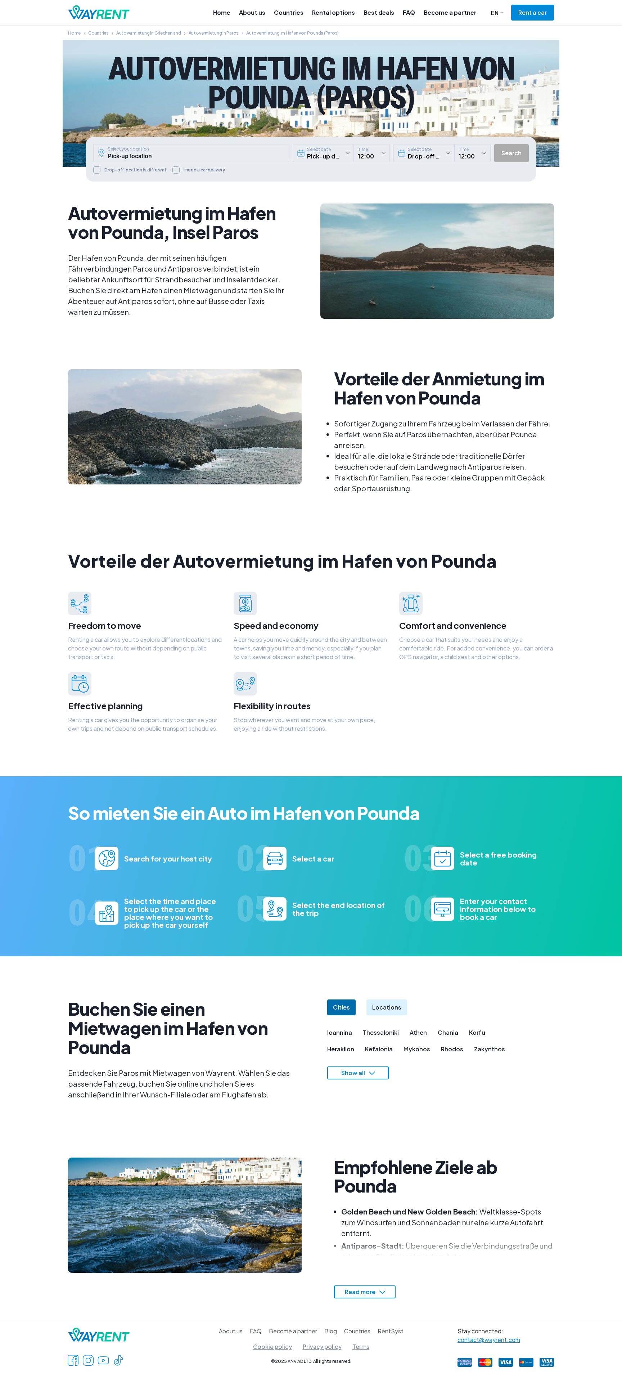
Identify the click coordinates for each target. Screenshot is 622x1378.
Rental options (333, 12)
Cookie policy (272, 1346)
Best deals (379, 12)
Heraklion (340, 1049)
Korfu (477, 1032)
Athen (418, 1032)
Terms (360, 1346)
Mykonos (417, 1049)
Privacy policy (322, 1346)
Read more (360, 1292)
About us (252, 12)
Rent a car (532, 12)
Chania (448, 1032)
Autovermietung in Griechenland (148, 33)
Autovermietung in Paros (214, 33)
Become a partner (450, 12)
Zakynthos (489, 1049)
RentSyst (391, 1331)
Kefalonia (379, 1049)
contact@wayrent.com (489, 1339)
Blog (330, 1331)
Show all (353, 1073)
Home (221, 12)
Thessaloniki (381, 1032)
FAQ (409, 12)
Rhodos (452, 1049)
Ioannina (339, 1032)
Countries (288, 12)
